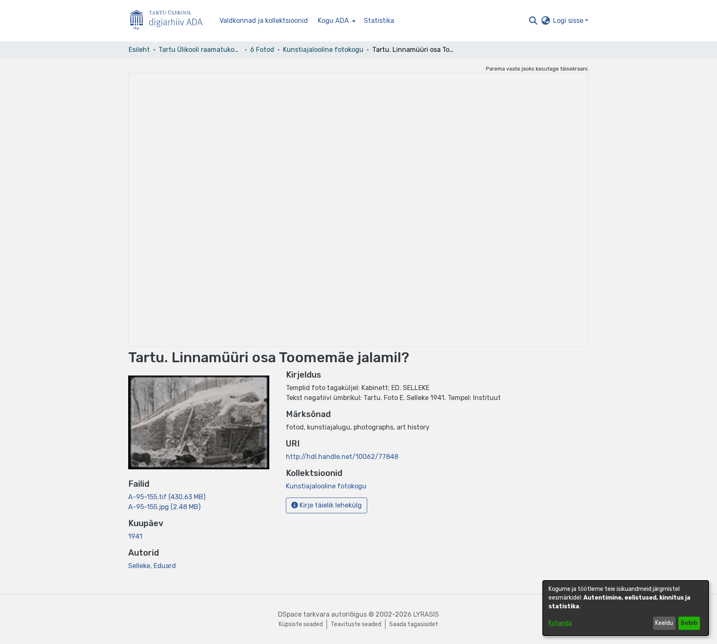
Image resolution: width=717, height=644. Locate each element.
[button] (533, 21)
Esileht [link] (139, 50)
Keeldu (664, 623)
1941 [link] (135, 536)
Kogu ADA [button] (333, 20)
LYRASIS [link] (426, 614)
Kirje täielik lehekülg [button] (330, 505)
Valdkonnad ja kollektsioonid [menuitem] (263, 20)
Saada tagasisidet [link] (413, 624)
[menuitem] (336, 20)
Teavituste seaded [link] (356, 624)
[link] (166, 497)
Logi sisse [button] (569, 20)
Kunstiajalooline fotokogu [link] (323, 50)
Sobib (688, 623)
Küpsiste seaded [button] (301, 624)
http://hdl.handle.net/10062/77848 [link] (342, 457)
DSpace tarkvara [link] (303, 614)
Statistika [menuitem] (379, 20)
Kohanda (560, 623)
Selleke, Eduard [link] (152, 566)
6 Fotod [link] (262, 50)
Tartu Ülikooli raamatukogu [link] (200, 50)
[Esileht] (169, 21)
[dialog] (626, 608)
